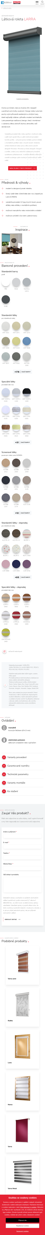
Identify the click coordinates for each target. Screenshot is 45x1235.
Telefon (6, 853)
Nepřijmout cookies (22, 1226)
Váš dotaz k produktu (11, 874)
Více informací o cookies (28, 1207)
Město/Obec (8, 864)
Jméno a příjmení (10, 832)
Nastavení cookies (22, 1231)
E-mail (6, 842)
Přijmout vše (22, 1220)
